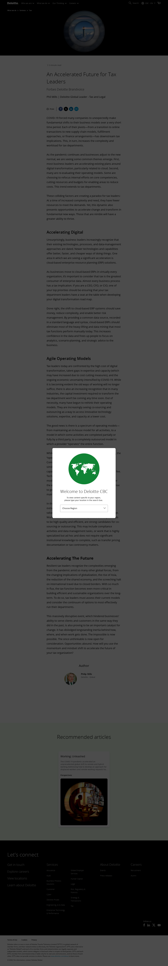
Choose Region (69, 508)
